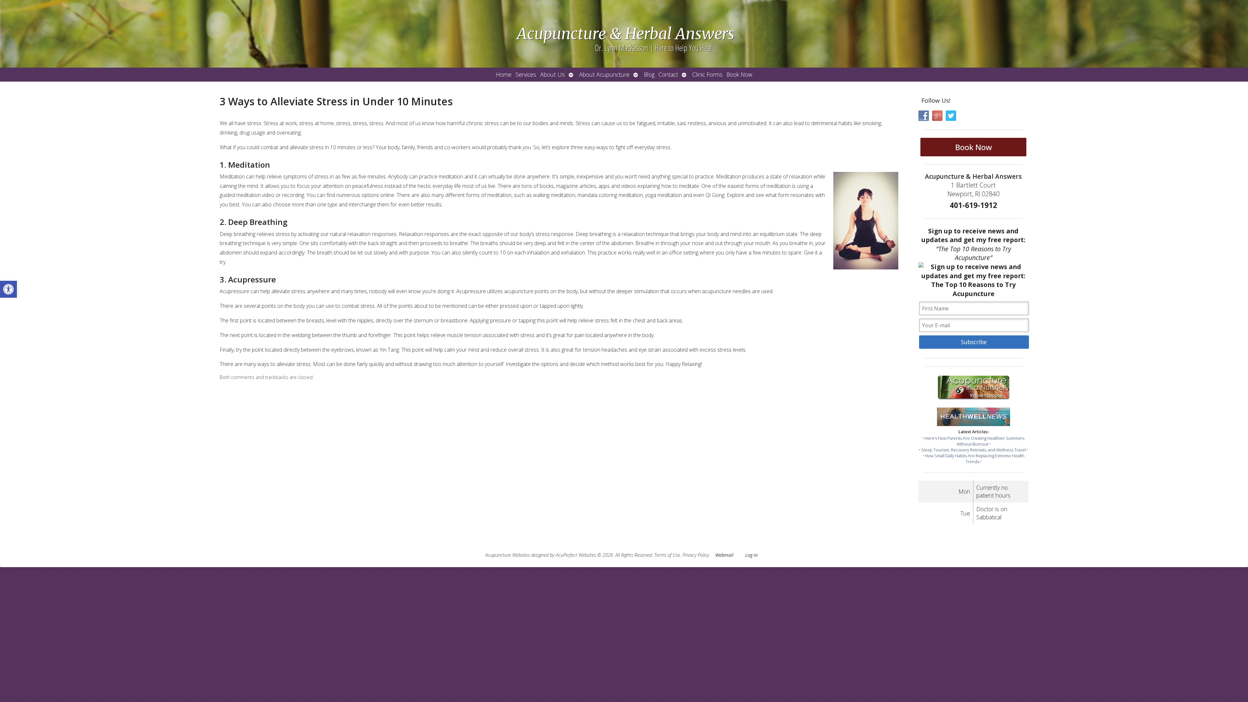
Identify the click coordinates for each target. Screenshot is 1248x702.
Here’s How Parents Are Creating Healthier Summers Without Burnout (974, 441)
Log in (751, 555)
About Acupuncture (604, 74)
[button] (8, 289)
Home (504, 74)
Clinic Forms (707, 74)
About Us (552, 74)
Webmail (724, 555)
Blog (649, 74)
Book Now (739, 74)
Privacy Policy (695, 555)
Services (525, 74)
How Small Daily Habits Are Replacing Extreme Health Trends (974, 458)
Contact (668, 74)
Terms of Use (667, 555)
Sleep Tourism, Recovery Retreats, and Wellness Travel (973, 450)
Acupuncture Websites (507, 555)
